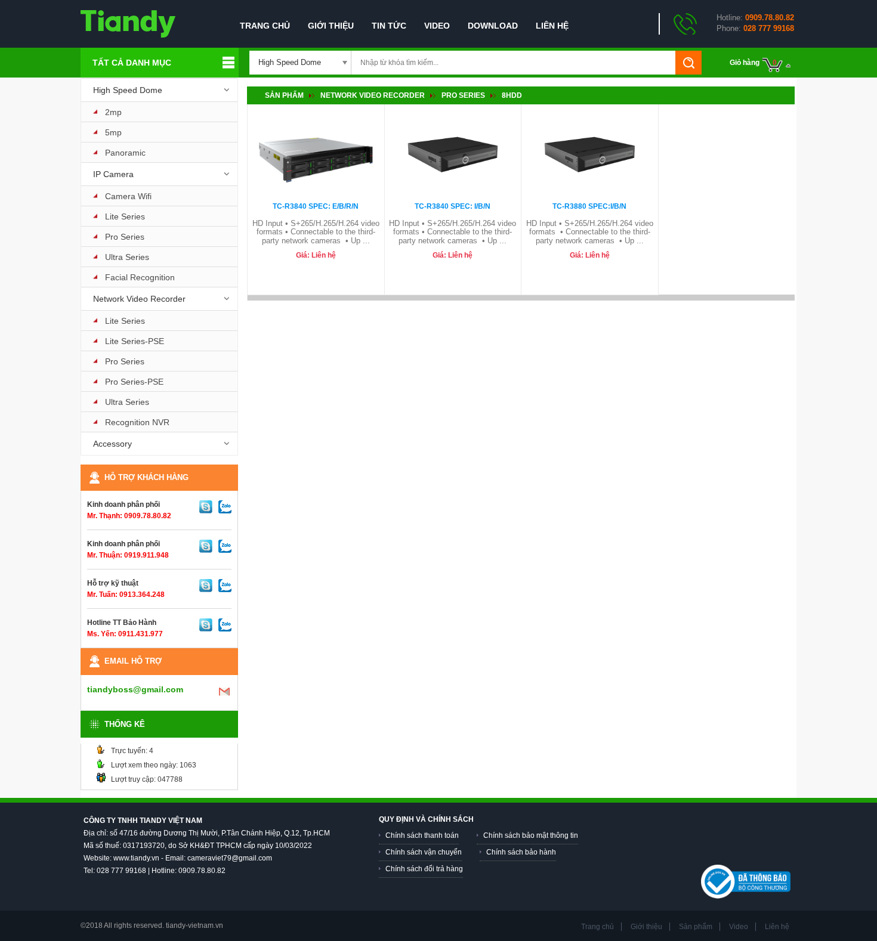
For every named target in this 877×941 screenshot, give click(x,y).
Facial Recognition (140, 277)
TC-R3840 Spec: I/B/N (452, 206)
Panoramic (125, 152)
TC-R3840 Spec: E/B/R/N (316, 206)
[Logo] (128, 23)
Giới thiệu (331, 25)
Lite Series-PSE (134, 341)
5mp (113, 132)
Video (437, 25)
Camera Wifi (128, 196)
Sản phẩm (284, 95)
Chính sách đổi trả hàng (424, 869)
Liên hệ (552, 25)
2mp (113, 112)
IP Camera (113, 174)
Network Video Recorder (139, 299)
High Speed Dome (127, 90)
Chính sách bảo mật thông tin (530, 835)
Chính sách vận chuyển (423, 852)
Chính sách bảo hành (521, 852)
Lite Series (125, 216)
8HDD (512, 95)
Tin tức (389, 25)
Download (493, 25)
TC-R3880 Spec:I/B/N (589, 206)
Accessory (112, 443)
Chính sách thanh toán (422, 835)
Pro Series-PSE (134, 381)
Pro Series (124, 237)
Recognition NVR (137, 422)
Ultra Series (127, 257)
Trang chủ (265, 25)
